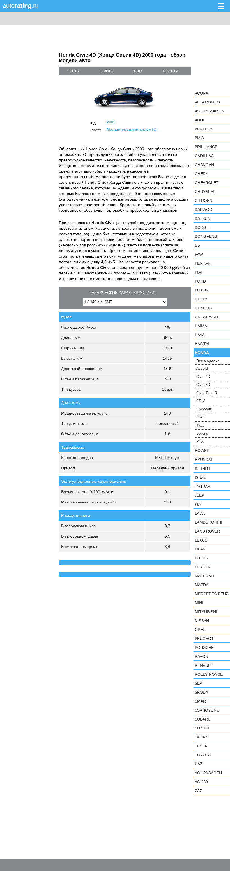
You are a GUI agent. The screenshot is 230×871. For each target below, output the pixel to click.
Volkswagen (208, 773)
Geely (201, 299)
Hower (202, 450)
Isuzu (200, 477)
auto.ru (20, 5)
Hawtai (202, 344)
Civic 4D (203, 377)
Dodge (202, 227)
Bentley (203, 129)
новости (169, 71)
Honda (202, 352)
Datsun (202, 218)
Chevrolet (207, 182)
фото (137, 71)
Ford (200, 281)
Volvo (201, 782)
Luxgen (203, 567)
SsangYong (207, 710)
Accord (202, 368)
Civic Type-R (206, 393)
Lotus (201, 558)
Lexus (201, 540)
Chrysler (205, 191)
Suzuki (202, 728)
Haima (201, 326)
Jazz (200, 425)
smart (201, 701)
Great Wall (207, 317)
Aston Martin (209, 111)
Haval (201, 335)
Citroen (203, 200)
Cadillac (204, 156)
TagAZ (201, 737)
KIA (198, 504)
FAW (199, 254)
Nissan (202, 620)
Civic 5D (203, 385)
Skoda (201, 692)
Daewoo (203, 209)
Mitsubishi (206, 611)
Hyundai (203, 459)
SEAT (199, 683)
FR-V (200, 417)
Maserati (204, 576)
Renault (204, 665)
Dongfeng (206, 236)
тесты (74, 71)
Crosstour (204, 409)
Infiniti (202, 468)
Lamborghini (208, 522)
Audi (199, 120)
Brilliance (206, 147)
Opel (200, 629)
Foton (202, 290)
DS (197, 245)
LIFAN (200, 549)
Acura (201, 93)
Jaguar (202, 486)
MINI (199, 603)
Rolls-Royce (209, 674)
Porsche (204, 647)
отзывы (107, 71)
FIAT (199, 272)
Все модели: (207, 361)
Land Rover (207, 531)
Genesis (203, 308)
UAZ (199, 764)
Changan (204, 165)
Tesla (201, 746)
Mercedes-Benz (211, 594)
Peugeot (204, 638)
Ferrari (203, 263)
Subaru (203, 719)
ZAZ (198, 790)
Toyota (203, 755)
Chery (201, 173)
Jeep (199, 495)
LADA (200, 513)
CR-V (200, 401)
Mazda (201, 585)
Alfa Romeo (207, 102)
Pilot (200, 441)
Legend (202, 433)
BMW (199, 138)
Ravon (201, 656)
